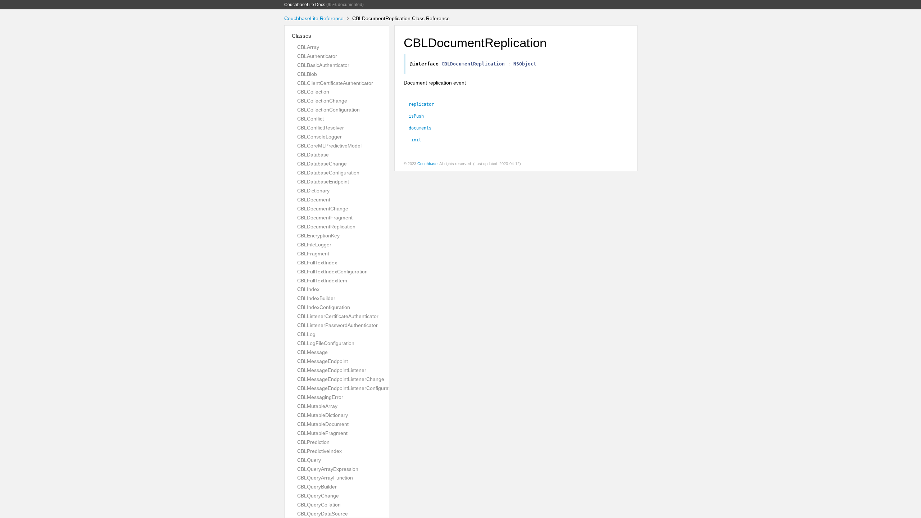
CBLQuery (309, 460)
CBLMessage (312, 352)
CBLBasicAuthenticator (323, 65)
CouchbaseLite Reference (314, 18)
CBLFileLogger (314, 244)
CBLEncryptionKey (318, 235)
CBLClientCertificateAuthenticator (335, 83)
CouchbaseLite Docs (304, 4)
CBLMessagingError (320, 397)
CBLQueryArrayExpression (327, 469)
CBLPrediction (313, 442)
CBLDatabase (313, 155)
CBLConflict (310, 119)
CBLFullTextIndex (317, 262)
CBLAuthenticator (317, 56)
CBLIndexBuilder (316, 298)
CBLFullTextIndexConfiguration (332, 271)
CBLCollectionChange (322, 101)
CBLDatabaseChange (322, 164)
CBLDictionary (313, 191)
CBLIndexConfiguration (323, 307)
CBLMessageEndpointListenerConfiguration (347, 388)
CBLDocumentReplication (326, 227)
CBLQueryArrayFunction (325, 478)
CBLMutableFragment (322, 433)
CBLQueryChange (318, 496)
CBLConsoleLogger (319, 137)
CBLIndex (308, 289)
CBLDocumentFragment (325, 218)
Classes (301, 36)
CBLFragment (313, 253)
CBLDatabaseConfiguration (328, 173)
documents (420, 128)
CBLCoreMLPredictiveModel (329, 146)
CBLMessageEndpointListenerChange (340, 379)
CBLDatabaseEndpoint (323, 182)
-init (415, 139)
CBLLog (306, 334)
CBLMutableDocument (323, 424)
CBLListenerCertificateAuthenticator (337, 316)
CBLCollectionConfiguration (328, 110)
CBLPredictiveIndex (319, 451)
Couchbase (427, 164)
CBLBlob (307, 74)
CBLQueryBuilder (317, 487)
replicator (421, 104)
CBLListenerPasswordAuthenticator (337, 325)
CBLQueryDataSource (322, 514)
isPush (416, 116)
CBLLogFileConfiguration (325, 343)
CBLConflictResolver (320, 128)
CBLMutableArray (317, 406)
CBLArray (308, 47)
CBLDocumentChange (322, 209)
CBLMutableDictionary (322, 415)
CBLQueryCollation (319, 505)
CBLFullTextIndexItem (322, 280)
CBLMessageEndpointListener (331, 370)
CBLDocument (313, 200)
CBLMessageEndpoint (322, 361)
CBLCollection (313, 92)
